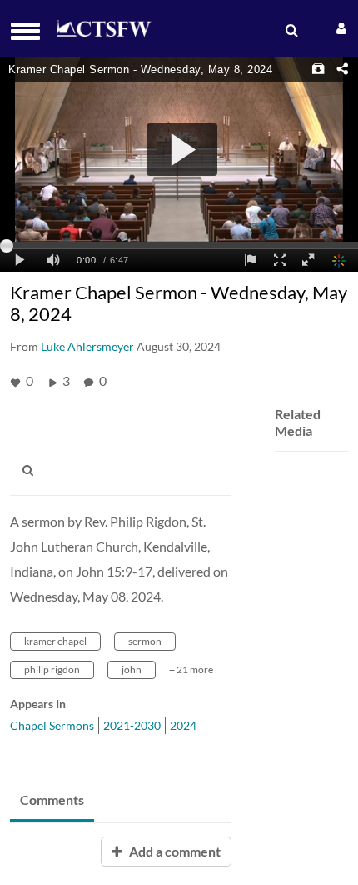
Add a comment (174, 851)
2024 (183, 725)
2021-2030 (132, 725)
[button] (30, 31)
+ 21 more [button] (191, 669)
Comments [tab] (52, 800)
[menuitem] (290, 31)
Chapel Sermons (52, 725)
